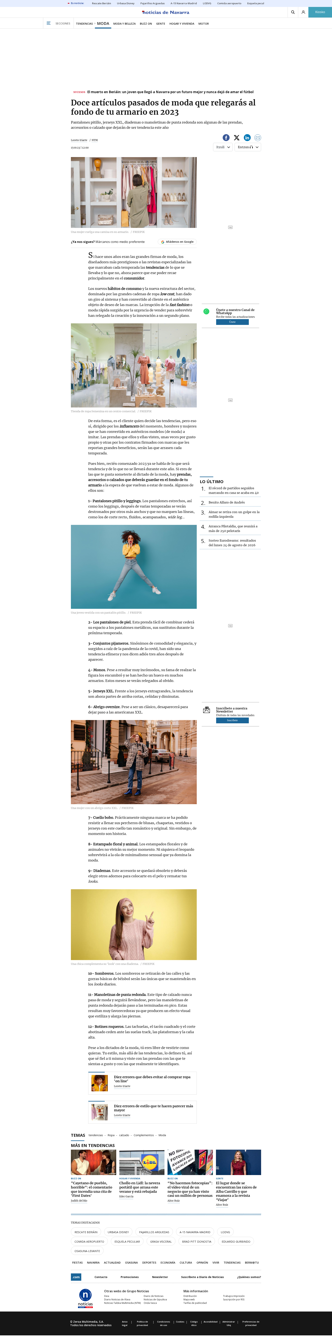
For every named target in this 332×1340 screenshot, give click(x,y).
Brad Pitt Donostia (196, 1241)
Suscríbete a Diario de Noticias (202, 1277)
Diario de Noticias (153, 1296)
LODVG (225, 1232)
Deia (106, 1296)
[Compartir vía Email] (257, 138)
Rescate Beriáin (86, 1232)
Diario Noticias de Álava (117, 1299)
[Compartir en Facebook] (226, 138)
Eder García (126, 1196)
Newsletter (160, 1277)
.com (76, 1277)
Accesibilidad (210, 1321)
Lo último (211, 481)
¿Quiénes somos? (249, 1277)
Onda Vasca (150, 1303)
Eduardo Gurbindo (236, 1241)
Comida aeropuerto (89, 1241)
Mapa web (189, 1299)
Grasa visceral (161, 1241)
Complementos (144, 1135)
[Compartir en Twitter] (236, 138)
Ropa (111, 1135)
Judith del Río (79, 1200)
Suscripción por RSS (233, 1299)
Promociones (130, 1277)
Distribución (190, 1296)
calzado (124, 1135)
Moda (162, 1135)
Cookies (180, 1321)
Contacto (101, 1277)
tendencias (96, 1135)
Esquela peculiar (127, 1241)
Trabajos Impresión (234, 1296)
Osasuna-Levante (87, 1251)
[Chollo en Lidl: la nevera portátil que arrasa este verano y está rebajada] (142, 1162)
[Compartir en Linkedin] (247, 138)
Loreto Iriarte (79, 140)
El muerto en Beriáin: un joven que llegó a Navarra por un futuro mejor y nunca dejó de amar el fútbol (170, 92)
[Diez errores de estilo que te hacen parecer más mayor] (99, 1112)
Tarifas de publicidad (195, 1303)
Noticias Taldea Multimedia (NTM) (122, 1303)
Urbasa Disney (118, 1232)
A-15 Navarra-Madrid (195, 1232)
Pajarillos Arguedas (154, 1232)
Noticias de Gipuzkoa (155, 1299)
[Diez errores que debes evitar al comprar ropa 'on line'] (99, 1083)
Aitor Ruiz (174, 1200)
